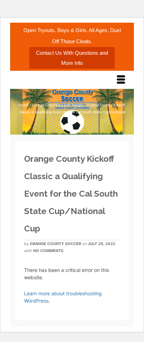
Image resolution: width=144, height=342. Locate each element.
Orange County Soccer (55, 243)
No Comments (48, 250)
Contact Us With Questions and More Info (72, 58)
